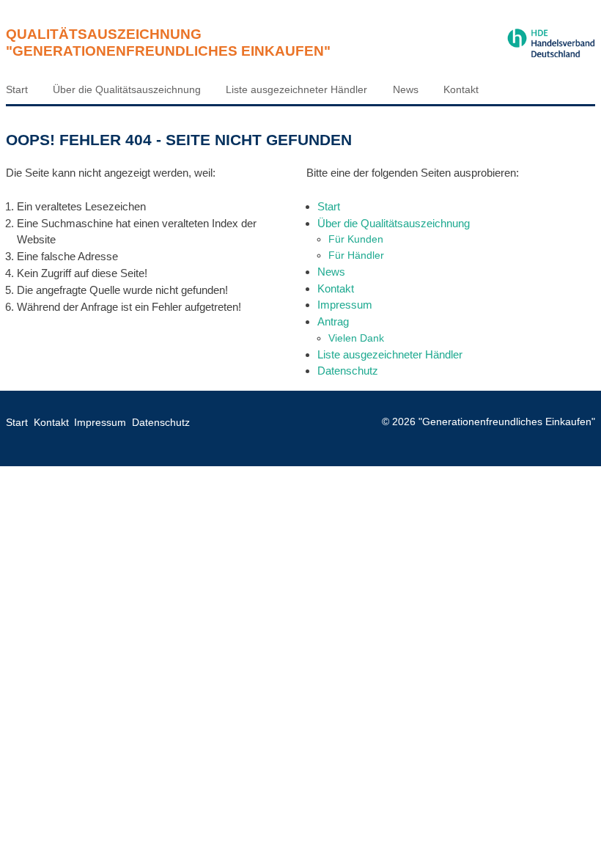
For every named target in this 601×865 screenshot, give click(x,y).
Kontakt (461, 89)
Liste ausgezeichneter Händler (296, 89)
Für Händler (356, 255)
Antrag (333, 321)
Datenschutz (347, 370)
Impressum (344, 304)
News (406, 89)
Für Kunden (355, 239)
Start (17, 89)
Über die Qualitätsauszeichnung (127, 89)
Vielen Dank (356, 338)
